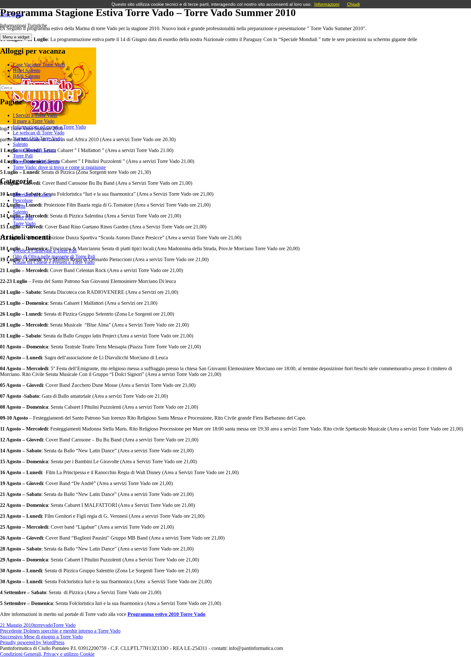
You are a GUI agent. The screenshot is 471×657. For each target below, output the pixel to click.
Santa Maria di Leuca (34, 150)
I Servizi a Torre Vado (35, 115)
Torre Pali (23, 155)
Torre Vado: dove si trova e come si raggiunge (59, 167)
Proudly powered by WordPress (32, 642)
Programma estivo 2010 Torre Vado (166, 614)
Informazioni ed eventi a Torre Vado (49, 127)
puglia (19, 206)
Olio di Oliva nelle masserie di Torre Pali (54, 256)
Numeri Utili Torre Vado (37, 138)
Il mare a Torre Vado (33, 121)
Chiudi (353, 4)
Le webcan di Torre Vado (38, 132)
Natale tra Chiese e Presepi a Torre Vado (54, 262)
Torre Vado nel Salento (36, 161)
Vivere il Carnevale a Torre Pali (45, 250)
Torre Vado (11, 14)
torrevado (43, 625)
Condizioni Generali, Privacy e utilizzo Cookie (47, 654)
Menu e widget (16, 37)
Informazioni (326, 4)
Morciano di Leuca (32, 194)
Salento (20, 144)
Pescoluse (23, 200)
